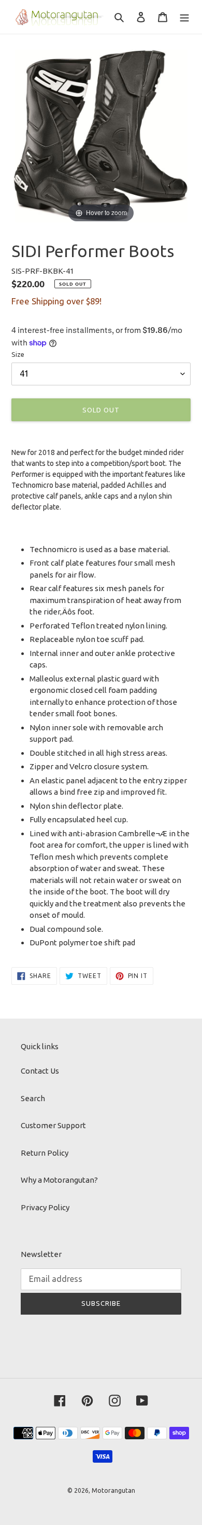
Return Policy (44, 1152)
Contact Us (40, 1070)
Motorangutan (113, 1490)
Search (33, 1098)
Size (17, 354)
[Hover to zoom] (101, 134)
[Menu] (184, 17)
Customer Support (53, 1125)
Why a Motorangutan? (59, 1179)
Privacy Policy (45, 1207)
